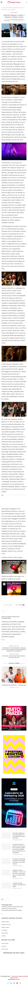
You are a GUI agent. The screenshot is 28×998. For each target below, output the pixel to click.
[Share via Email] (23, 605)
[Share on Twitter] (20, 605)
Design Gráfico (5, 921)
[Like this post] (17, 605)
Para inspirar (5, 933)
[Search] (26, 2)
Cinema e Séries (5, 7)
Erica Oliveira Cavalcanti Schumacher (11, 617)
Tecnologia (4, 930)
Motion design (5, 927)
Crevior (16, 977)
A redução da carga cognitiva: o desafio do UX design (19, 884)
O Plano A (18, 979)
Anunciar (4, 946)
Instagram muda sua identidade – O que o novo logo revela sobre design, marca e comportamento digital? (19, 873)
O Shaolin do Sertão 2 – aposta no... (14, 685)
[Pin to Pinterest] (22, 605)
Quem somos (5, 943)
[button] (14, 691)
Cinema (4, 935)
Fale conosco (5, 949)
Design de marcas (6, 924)
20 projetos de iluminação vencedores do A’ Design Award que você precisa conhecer (18, 861)
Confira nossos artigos (12, 918)
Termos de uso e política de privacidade (20, 976)
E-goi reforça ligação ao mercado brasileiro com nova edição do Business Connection (18, 835)
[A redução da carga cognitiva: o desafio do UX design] (6, 885)
